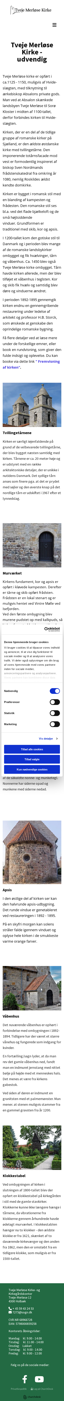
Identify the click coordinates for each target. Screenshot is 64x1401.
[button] (32, 24)
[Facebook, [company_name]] (24, 515)
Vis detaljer (46, 738)
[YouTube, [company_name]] (38, 515)
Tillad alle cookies (32, 749)
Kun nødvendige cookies (32, 769)
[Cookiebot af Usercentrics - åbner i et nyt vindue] (45, 629)
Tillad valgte (32, 759)
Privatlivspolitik (19, 1388)
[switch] (55, 702)
